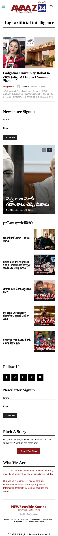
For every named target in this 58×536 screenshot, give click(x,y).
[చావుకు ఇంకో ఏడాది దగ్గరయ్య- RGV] (44, 290)
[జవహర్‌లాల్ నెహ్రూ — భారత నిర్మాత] (44, 239)
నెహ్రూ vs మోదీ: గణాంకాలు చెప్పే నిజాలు (27, 201)
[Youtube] (40, 377)
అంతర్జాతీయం (8, 86)
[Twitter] (31, 377)
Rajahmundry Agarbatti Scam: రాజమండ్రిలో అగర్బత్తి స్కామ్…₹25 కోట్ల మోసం (16, 264)
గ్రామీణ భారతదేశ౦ (18, 223)
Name (6, 119)
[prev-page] (44, 150)
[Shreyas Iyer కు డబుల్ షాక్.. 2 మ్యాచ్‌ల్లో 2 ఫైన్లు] (44, 341)
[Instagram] (14, 377)
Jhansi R (25, 86)
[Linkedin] (23, 377)
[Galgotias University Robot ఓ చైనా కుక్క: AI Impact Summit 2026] (29, 52)
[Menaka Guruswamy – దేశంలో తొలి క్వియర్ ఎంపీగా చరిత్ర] (44, 316)
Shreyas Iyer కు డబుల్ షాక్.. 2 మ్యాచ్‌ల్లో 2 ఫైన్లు (17, 341)
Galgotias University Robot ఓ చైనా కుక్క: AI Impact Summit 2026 (26, 77)
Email (6, 128)
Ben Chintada (12, 210)
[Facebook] (6, 377)
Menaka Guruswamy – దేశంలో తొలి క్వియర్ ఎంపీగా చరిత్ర (16, 315)
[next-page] (49, 150)
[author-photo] (19, 86)
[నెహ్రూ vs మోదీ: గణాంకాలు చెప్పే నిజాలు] (29, 179)
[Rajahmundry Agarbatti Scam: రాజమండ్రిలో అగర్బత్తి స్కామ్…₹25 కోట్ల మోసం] (44, 265)
